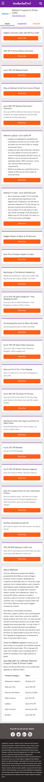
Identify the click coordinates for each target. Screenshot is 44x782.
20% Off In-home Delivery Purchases (18, 51)
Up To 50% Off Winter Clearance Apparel (20, 469)
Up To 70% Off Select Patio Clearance (18, 345)
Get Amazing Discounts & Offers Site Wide (20, 323)
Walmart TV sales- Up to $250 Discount (19, 193)
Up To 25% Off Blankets (13, 448)
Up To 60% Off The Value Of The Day (18, 394)
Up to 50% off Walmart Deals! (15, 70)
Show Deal (22, 75)
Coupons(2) (22, 24)
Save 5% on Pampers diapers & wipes (18, 254)
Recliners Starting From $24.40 (16, 523)
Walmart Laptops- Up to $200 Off (17, 136)
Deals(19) (36, 24)
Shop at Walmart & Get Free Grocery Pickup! (21, 88)
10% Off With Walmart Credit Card (17, 547)
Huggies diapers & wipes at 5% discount (19, 236)
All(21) (7, 24)
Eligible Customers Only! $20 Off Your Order (21, 33)
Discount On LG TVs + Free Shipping (17, 369)
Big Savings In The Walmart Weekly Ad (19, 272)
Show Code (22, 38)
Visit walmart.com (18, 15)
